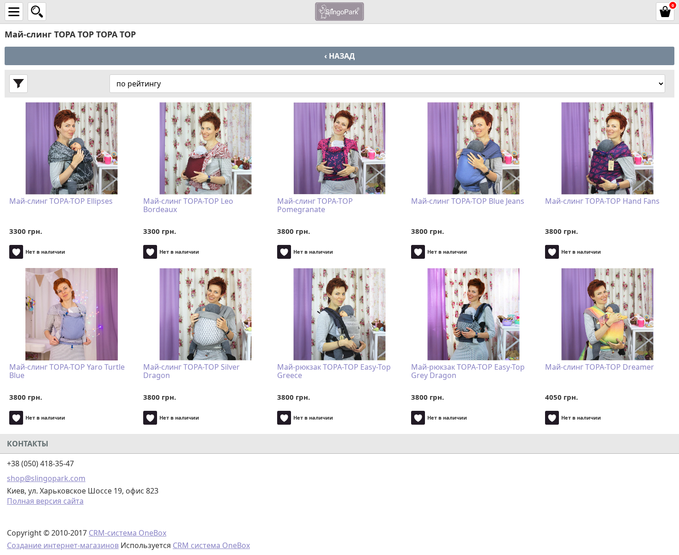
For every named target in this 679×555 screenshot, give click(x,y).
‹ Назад (339, 56)
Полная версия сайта (45, 501)
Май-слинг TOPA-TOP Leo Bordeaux (188, 205)
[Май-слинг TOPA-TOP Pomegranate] (339, 148)
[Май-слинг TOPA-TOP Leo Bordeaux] (206, 148)
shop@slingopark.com (46, 478)
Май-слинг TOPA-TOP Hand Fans (602, 201)
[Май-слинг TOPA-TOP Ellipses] (72, 148)
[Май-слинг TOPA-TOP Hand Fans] (607, 148)
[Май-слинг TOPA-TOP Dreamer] (607, 314)
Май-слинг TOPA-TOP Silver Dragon (191, 371)
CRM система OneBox (211, 545)
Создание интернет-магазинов (63, 545)
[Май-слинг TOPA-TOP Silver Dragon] (206, 314)
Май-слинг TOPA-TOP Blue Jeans (467, 201)
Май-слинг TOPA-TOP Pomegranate (315, 205)
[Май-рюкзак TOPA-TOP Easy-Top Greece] (339, 314)
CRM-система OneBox (127, 533)
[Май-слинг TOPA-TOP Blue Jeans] (473, 148)
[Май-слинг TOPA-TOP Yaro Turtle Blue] (72, 314)
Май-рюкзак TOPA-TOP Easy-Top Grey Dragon (468, 371)
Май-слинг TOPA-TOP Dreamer (599, 367)
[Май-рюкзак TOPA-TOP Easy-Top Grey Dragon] (473, 314)
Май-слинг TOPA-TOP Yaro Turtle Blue (67, 371)
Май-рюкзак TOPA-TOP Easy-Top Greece (334, 371)
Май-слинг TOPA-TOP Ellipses (61, 201)
